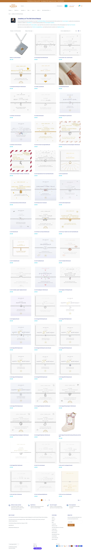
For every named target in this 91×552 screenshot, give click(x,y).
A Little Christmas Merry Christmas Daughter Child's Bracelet (69, 144)
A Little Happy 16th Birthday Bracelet (40, 318)
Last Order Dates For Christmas (57, 527)
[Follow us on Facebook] (34, 546)
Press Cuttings (54, 530)
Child (38, 10)
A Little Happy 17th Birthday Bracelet (65, 318)
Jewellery (23, 10)
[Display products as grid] (78, 30)
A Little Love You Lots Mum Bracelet (65, 494)
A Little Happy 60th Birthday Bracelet (65, 376)
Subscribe (71, 525)
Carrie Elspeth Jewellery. (49, 22)
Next (79, 500)
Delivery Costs (54, 525)
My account (71, 6)
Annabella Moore (39, 26)
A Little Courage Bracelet (63, 173)
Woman (10, 10)
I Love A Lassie (65, 21)
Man (28, 10)
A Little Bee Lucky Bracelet (39, 86)
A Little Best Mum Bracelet (39, 115)
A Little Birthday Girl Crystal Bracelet (65, 115)
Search (53, 517)
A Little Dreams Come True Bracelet (40, 202)
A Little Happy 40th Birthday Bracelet (16, 376)
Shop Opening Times (55, 534)
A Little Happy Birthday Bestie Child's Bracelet (42, 405)
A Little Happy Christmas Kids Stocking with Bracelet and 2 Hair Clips (70, 436)
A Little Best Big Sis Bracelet (64, 86)
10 (49, 500)
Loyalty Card (54, 529)
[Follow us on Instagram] (36, 546)
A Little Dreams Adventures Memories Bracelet (18, 202)
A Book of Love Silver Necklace (15, 57)
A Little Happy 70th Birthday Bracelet (16, 405)
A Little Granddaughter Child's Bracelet (41, 289)
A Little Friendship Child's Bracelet (65, 260)
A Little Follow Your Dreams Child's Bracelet (41, 231)
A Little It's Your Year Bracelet (39, 465)
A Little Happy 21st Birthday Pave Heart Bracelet (42, 347)
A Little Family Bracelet (14, 231)
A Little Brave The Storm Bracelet (16, 144)
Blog (53, 522)
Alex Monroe (29, 22)
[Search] (66, 6)
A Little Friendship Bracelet (14, 260)
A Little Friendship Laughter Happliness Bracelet (18, 289)
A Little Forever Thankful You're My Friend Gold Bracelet (68, 231)
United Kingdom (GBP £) (13, 544)
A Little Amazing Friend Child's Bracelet (41, 57)
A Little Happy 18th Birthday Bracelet (16, 347)
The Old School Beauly (41, 21)
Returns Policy (54, 539)
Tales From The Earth (71, 24)
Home (33, 10)
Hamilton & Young (61, 26)
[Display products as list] (80, 30)
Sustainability (54, 535)
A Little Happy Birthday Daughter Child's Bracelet (67, 405)
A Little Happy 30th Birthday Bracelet (65, 347)
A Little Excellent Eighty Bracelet (64, 202)
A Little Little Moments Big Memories (40, 494)
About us (53, 518)
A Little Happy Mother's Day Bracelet (16, 465)
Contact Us (54, 523)
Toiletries (16, 10)
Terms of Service (55, 537)
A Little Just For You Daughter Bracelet (65, 465)
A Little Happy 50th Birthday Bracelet (40, 376)
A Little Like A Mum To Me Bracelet (16, 494)
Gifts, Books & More (45, 10)
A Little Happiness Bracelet (14, 318)
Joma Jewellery (34, 24)
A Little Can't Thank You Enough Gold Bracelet (42, 144)
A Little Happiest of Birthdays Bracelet (65, 289)
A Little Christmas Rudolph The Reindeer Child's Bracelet (19, 173)
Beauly (53, 520)
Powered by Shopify (12, 548)
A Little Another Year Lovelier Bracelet (65, 57)
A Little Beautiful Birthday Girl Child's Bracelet (18, 86)
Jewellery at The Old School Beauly (17, 13)
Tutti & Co (34, 26)
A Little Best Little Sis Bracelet (15, 115)
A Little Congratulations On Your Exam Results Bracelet (43, 173)
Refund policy (54, 532)
